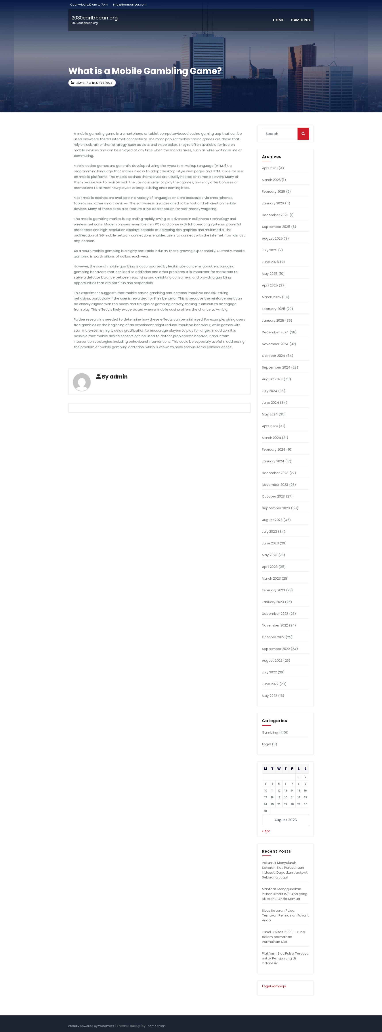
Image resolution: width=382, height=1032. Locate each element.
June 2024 (270, 402)
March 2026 (271, 179)
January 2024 (273, 461)
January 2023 (273, 602)
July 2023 (269, 531)
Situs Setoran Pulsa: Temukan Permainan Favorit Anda (285, 915)
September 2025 (276, 226)
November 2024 (275, 344)
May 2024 (270, 414)
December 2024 (275, 332)
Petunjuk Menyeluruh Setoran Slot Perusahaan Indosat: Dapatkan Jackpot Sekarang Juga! (285, 870)
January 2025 (273, 320)
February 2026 (273, 191)
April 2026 (270, 168)
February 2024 (273, 449)
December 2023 (275, 473)
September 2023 (276, 508)
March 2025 (271, 297)
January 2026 (273, 203)
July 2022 (269, 672)
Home (278, 20)
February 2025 (273, 308)
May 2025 (270, 273)
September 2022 (276, 648)
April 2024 (270, 426)
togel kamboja (274, 986)
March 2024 (271, 437)
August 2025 (272, 238)
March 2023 (271, 578)
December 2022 (275, 613)
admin (119, 376)
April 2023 (270, 566)
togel (266, 744)
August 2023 (272, 519)
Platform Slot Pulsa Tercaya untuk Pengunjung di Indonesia (285, 958)
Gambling (300, 20)
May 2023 (269, 555)
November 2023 (275, 484)
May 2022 (269, 695)
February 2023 (273, 590)
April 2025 (270, 285)
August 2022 (272, 660)
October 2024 (273, 355)
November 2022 (275, 625)
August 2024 (272, 379)
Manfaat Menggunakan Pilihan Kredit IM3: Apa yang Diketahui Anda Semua (285, 894)
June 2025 (270, 261)
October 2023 (273, 496)
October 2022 (273, 637)
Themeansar (155, 1026)
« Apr (266, 831)
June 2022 (270, 684)
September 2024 (276, 367)
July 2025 (269, 250)
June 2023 (270, 543)
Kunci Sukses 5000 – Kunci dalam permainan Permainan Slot (284, 937)
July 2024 (269, 390)
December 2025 (275, 215)
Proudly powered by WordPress (91, 1026)
